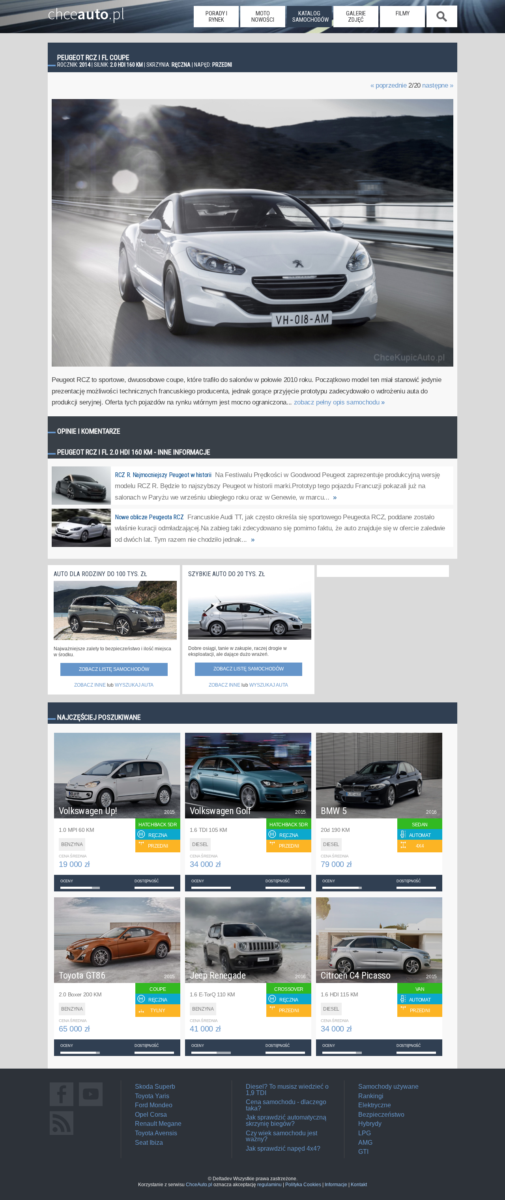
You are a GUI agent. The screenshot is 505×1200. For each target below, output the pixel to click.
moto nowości (262, 16)
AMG (365, 1142)
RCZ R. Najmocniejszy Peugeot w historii (163, 475)
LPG (364, 1133)
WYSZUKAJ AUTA (134, 685)
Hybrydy (370, 1123)
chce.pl (86, 10)
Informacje (336, 1184)
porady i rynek (216, 16)
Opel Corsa (151, 1114)
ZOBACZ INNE (90, 685)
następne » (437, 85)
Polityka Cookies (303, 1184)
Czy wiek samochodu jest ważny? (281, 1136)
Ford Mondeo (153, 1105)
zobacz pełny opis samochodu (339, 402)
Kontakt (359, 1184)
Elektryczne (374, 1105)
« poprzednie (388, 85)
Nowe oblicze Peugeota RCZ (149, 517)
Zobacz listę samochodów (114, 669)
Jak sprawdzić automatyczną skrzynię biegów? (286, 1120)
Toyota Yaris (152, 1096)
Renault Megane (158, 1123)
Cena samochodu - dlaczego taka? (286, 1105)
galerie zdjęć (356, 16)
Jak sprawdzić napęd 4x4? (283, 1148)
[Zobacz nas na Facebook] (61, 1106)
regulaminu (269, 1184)
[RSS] (61, 1134)
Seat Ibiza (149, 1142)
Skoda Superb (155, 1086)
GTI (363, 1151)
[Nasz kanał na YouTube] (91, 1106)
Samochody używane (388, 1086)
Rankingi (370, 1096)
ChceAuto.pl (199, 1184)
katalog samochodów (310, 16)
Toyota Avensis (156, 1133)
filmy (403, 13)
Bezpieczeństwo (381, 1114)
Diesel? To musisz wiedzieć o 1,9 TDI (287, 1089)
